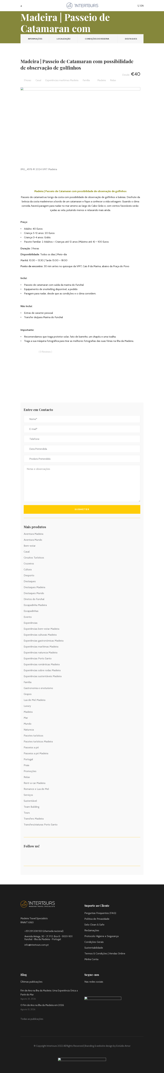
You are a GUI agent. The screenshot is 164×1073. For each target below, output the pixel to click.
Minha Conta (91, 959)
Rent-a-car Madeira (34, 783)
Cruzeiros (29, 563)
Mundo (27, 723)
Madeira (28, 711)
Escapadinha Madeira (35, 605)
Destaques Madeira (34, 587)
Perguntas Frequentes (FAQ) (100, 913)
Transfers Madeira (34, 818)
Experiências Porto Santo (38, 658)
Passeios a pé (31, 747)
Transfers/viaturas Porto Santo (40, 824)
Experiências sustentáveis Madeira (43, 676)
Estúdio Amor (123, 1045)
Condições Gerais (94, 941)
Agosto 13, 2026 (27, 1009)
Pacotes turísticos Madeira (38, 741)
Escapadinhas (31, 611)
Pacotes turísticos (33, 735)
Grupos (28, 694)
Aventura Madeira (33, 533)
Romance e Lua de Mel (36, 788)
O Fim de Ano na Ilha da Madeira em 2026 (42, 1005)
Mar (26, 717)
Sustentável (30, 800)
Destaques (30, 581)
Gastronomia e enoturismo (38, 688)
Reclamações (91, 930)
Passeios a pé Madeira (36, 753)
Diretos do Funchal (34, 599)
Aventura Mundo (33, 539)
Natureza (29, 729)
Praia (26, 765)
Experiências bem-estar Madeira (41, 628)
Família (27, 682)
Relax (27, 777)
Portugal (28, 759)
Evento (28, 616)
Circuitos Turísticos (34, 557)
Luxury (27, 705)
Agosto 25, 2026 (28, 998)
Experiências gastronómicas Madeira (43, 640)
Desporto (29, 575)
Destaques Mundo (34, 593)
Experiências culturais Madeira (40, 634)
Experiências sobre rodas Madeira (42, 670)
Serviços (28, 794)
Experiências (30, 622)
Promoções (30, 771)
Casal (27, 551)
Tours (27, 812)
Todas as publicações (31, 1019)
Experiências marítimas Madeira (41, 646)
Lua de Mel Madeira (34, 699)
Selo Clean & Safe (94, 924)
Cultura (28, 569)
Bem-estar (30, 545)
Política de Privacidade (96, 918)
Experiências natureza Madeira (40, 652)
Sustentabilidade (93, 947)
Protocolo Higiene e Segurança (101, 936)
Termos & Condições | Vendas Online (104, 953)
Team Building (31, 806)
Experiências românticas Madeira (42, 664)
